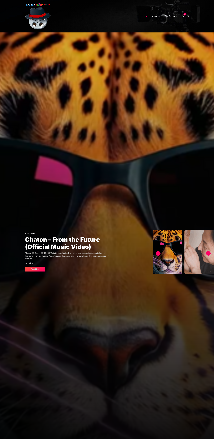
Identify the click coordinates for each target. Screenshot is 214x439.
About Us (156, 16)
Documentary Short (32, 239)
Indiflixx (30, 258)
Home (147, 16)
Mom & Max (42, 244)
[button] (158, 253)
